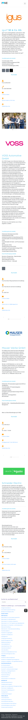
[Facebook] (3, 70)
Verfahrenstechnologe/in (6, 693)
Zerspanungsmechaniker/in (7, 707)
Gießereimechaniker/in (6, 642)
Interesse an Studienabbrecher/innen (9, 651)
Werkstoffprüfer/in (5, 697)
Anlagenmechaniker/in (6, 607)
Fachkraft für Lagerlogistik (6, 632)
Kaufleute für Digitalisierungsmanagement (10, 659)
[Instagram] (7, 70)
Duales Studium (4, 613)
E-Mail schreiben (5, 94)
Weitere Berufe (4, 695)
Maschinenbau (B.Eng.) (6, 672)
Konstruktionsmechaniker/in (7, 667)
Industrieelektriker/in (5, 644)
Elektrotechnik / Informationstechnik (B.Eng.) (10, 628)
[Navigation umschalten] (25, 3)
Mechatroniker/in (4, 676)
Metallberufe (4, 680)
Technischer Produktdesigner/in (7, 690)
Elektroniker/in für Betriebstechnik (8, 619)
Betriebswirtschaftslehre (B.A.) (7, 611)
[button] (3, 120)
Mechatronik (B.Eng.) (5, 674)
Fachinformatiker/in (5, 630)
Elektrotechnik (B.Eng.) (6, 627)
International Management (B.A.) (8, 653)
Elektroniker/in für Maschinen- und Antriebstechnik (11, 625)
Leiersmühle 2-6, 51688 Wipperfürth (10, 304)
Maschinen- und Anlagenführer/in (8, 671)
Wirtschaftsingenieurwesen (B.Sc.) (8, 705)
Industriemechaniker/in (6, 648)
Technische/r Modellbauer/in (7, 688)
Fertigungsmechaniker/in (6, 638)
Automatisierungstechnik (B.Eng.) (8, 609)
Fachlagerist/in (4, 636)
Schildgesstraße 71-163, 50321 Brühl (10, 442)
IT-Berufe (3, 655)
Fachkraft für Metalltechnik (7, 634)
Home (2, 714)
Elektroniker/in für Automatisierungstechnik (10, 617)
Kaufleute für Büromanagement (8, 657)
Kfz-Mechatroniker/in (5, 665)
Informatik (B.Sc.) (4, 650)
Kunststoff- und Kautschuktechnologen (9, 669)
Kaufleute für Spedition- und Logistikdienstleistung (11, 661)
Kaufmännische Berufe (6, 663)
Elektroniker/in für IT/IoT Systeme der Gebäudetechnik (12, 623)
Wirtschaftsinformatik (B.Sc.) (7, 701)
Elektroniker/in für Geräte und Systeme (9, 621)
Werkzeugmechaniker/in (6, 699)
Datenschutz (8, 714)
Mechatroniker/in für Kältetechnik (8, 678)
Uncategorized (4, 692)
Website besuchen (6, 106)
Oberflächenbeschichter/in (6, 682)
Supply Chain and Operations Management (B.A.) (11, 686)
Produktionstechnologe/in (6, 684)
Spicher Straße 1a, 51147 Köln (8, 100)
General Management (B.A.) (7, 640)
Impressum (14, 714)
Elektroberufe (4, 615)
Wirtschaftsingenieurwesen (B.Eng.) (8, 703)
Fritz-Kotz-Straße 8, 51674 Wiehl (9, 564)
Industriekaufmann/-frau (6, 646)
